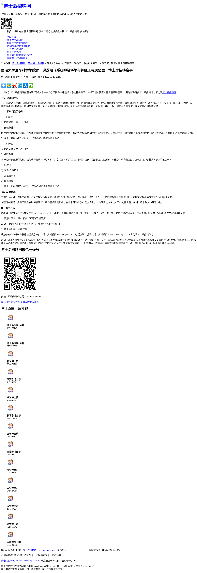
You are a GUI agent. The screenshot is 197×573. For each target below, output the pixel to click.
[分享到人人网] (25, 85)
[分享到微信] (31, 85)
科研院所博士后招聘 (17, 43)
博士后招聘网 (19, 63)
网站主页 (11, 37)
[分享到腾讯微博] (20, 85)
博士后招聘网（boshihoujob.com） (40, 550)
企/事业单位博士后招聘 (19, 46)
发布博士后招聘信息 (17, 58)
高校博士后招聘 (15, 40)
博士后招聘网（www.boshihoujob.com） (21, 560)
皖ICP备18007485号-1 (78, 550)
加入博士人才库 (30, 302)
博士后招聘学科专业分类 (19, 55)
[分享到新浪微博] (14, 85)
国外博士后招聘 (15, 49)
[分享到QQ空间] (9, 85)
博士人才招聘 (14, 52)
